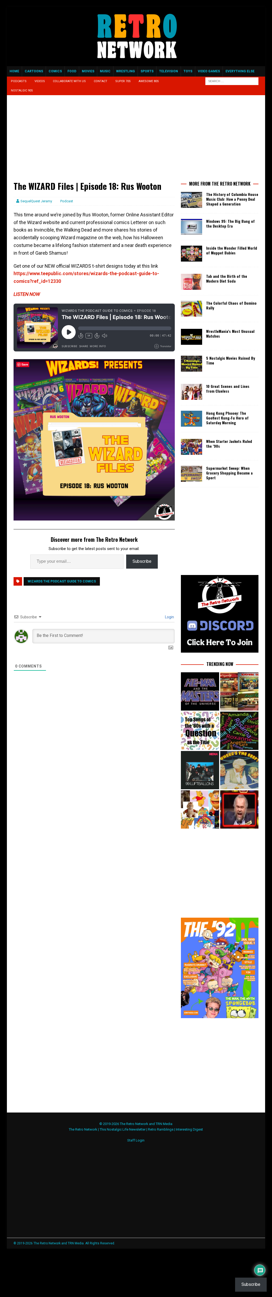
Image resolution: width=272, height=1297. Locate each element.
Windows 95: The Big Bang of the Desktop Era (230, 223)
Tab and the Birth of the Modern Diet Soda (226, 278)
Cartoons (34, 71)
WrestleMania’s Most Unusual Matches (230, 333)
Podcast (66, 201)
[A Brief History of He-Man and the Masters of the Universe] (200, 691)
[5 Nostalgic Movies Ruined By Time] (191, 364)
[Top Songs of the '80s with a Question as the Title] (200, 731)
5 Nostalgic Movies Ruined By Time (230, 360)
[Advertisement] (94, 141)
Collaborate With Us (69, 81)
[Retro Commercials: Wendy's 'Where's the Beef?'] (239, 770)
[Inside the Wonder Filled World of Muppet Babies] (191, 254)
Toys (188, 71)
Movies (88, 71)
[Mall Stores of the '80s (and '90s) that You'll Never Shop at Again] (239, 691)
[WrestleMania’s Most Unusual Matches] (191, 337)
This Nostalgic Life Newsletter (123, 1129)
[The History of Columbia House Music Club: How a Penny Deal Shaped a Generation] (191, 200)
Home (14, 71)
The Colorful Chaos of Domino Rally (231, 305)
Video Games (209, 71)
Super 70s (123, 81)
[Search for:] (231, 81)
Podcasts (19, 81)
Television (168, 71)
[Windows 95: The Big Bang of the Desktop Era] (191, 227)
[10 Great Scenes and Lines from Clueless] (191, 392)
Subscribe (142, 561)
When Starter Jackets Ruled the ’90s (229, 443)
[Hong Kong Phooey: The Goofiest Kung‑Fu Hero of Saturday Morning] (191, 419)
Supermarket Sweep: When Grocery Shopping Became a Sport (229, 472)
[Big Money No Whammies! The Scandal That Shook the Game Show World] (239, 809)
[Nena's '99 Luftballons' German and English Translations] (200, 770)
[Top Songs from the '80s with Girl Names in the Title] (239, 731)
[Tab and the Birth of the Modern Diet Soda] (191, 282)
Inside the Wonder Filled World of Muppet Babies (231, 250)
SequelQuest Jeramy (36, 201)
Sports (147, 71)
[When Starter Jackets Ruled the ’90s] (191, 447)
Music (105, 71)
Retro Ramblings (160, 1129)
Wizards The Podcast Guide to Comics (62, 581)
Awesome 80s (149, 81)
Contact (100, 81)
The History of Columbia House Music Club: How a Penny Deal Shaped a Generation (232, 199)
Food (71, 71)
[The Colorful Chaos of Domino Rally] (191, 309)
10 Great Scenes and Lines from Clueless (227, 388)
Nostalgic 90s (22, 90)
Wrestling (125, 71)
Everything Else (240, 71)
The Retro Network (83, 1129)
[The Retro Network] (136, 63)
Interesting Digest (189, 1129)
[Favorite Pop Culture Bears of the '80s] (200, 809)
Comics (55, 71)
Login (169, 617)
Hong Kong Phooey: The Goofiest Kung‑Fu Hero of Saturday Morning (227, 417)
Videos (40, 81)
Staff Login (135, 1140)
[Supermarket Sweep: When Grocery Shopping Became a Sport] (191, 474)
